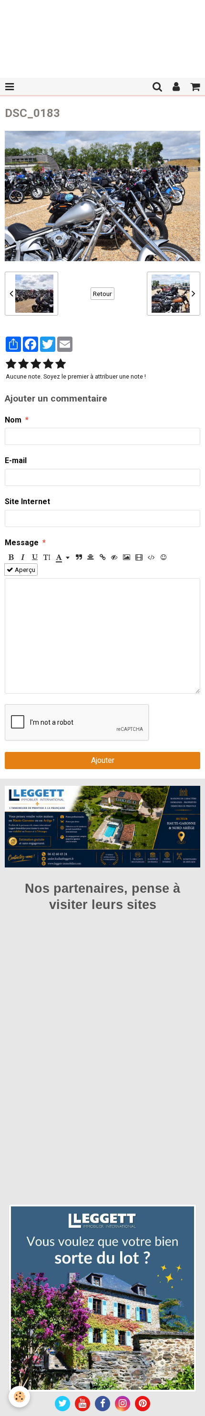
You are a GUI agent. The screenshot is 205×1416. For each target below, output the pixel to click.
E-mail (16, 460)
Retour (102, 293)
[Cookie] (19, 1396)
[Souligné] (35, 557)
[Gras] (11, 557)
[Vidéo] (139, 557)
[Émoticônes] (163, 557)
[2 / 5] (23, 364)
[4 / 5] (48, 364)
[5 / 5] (60, 364)
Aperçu (24, 569)
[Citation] (78, 557)
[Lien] (102, 557)
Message (22, 542)
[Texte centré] (90, 557)
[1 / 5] (11, 364)
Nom (13, 419)
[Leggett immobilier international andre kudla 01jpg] (102, 1297)
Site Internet (27, 501)
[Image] (126, 557)
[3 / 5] (36, 364)
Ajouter (102, 760)
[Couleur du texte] (62, 557)
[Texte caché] (114, 557)
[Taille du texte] (47, 557)
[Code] (151, 557)
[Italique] (23, 557)
